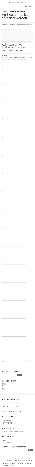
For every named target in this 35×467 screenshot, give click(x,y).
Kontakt (22, 458)
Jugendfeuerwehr (6, 420)
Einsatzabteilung (6, 419)
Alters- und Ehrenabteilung (8, 423)
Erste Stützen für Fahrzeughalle (25, 360)
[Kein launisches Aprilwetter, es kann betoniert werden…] (17, 35)
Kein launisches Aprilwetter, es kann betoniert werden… (14, 47)
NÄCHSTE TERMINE (11, 407)
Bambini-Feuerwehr (7, 422)
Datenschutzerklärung (14, 460)
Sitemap (16, 458)
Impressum (29, 458)
